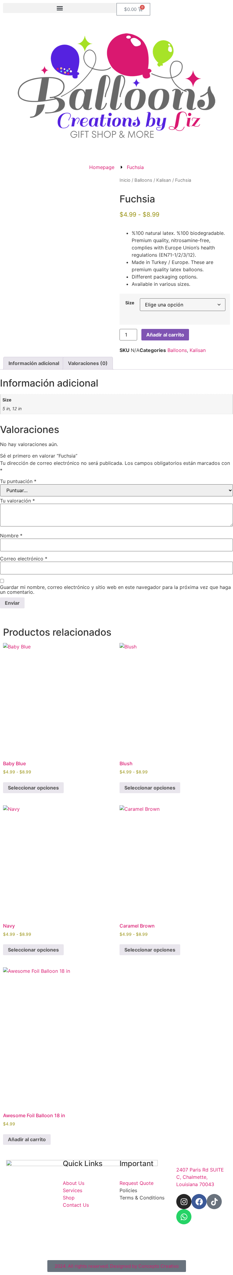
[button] (59, 8)
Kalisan (163, 180)
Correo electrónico (23, 558)
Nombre (11, 535)
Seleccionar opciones (33, 788)
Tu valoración (17, 500)
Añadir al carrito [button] (27, 1139)
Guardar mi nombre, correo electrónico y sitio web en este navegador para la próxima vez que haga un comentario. (115, 589)
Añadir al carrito (165, 335)
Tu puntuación (18, 481)
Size (129, 303)
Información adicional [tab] (33, 363)
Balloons (143, 180)
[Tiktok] (214, 1201)
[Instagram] (183, 1201)
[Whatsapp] (183, 1216)
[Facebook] (199, 1201)
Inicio (125, 180)
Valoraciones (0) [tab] (88, 363)
